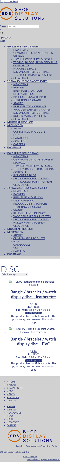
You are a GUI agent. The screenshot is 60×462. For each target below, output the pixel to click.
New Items (20, 49)
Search (4, 26)
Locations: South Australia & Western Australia (38, 446)
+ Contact (13, 398)
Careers (19, 251)
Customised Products (29, 131)
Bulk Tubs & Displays (28, 90)
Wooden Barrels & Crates (32, 109)
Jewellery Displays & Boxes (32, 59)
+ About (11, 385)
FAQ (16, 135)
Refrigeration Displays (29, 106)
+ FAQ (10, 391)
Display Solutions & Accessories (27, 81)
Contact (19, 141)
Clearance (21, 185)
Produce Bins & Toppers (30, 97)
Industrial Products (20, 229)
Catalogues (21, 138)
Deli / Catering (23, 94)
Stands (18, 103)
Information (15, 125)
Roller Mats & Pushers (36, 75)
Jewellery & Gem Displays (22, 46)
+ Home (11, 382)
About (17, 128)
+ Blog (11, 394)
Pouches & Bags (24, 68)
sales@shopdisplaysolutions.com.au (43, 460)
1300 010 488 (14, 147)
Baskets (19, 87)
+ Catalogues (15, 388)
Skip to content (9, 1)
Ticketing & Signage (27, 100)
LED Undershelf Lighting (31, 72)
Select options (33, 313)
